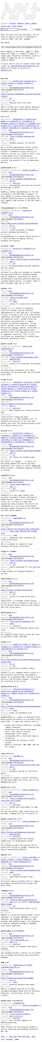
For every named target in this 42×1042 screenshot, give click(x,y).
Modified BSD (14, 359)
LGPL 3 (12, 261)
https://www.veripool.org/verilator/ (25, 259)
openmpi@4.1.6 (28, 440)
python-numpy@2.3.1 (8, 389)
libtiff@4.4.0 (6, 440)
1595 (23, 1036)
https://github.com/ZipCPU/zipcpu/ (24, 560)
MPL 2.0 (12, 1016)
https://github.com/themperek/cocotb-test (18, 832)
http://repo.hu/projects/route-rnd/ (25, 765)
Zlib (2, 533)
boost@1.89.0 (18, 81)
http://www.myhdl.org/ (19, 940)
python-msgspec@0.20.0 (22, 862)
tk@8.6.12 (36, 644)
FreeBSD (34, 531)
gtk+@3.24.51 (6, 691)
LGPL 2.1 (12, 486)
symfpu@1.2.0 (27, 128)
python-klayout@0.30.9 (21, 384)
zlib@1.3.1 (5, 695)
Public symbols (31, 23)
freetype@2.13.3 (28, 435)
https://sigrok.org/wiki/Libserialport (17, 590)
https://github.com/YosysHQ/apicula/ (25, 870)
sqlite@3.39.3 (34, 693)
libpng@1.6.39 (32, 438)
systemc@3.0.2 (6, 251)
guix (10, 85)
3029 (33, 1036)
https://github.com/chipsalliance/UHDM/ (17, 978)
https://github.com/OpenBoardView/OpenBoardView (20, 706)
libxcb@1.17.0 (22, 649)
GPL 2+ (12, 664)
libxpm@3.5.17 (6, 647)
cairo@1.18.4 (18, 647)
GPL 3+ (12, 225)
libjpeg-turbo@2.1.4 (17, 438)
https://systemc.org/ (19, 297)
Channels (20, 23)
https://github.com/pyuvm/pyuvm (23, 179)
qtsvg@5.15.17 (6, 126)
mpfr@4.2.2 (23, 123)
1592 (11, 1036)
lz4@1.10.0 (17, 440)
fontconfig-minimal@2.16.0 (23, 689)
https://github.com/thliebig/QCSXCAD (25, 451)
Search (38, 29)
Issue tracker (17, 26)
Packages (4, 23)
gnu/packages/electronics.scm (21, 87)
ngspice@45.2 (18, 382)
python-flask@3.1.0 (25, 83)
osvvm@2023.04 (18, 1003)
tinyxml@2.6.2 (20, 442)
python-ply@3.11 (23, 389)
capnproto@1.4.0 (19, 965)
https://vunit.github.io (20, 1014)
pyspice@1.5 (29, 382)
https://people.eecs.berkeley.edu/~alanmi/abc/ (20, 529)
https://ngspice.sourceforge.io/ (23, 900)
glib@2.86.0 (27, 210)
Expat (11, 139)
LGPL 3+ (12, 453)
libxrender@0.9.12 (8, 649)
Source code (5, 26)
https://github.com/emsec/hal (22, 136)
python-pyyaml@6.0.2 (30, 790)
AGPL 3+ (12, 406)
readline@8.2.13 (19, 518)
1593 (15, 1036)
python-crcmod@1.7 (8, 859)
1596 (27, 1036)
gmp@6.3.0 (5, 121)
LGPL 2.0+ (13, 902)
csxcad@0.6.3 (6, 435)
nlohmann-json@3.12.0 (9, 123)
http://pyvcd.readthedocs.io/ (22, 621)
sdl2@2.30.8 (23, 693)
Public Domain (6, 904)
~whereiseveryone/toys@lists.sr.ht (24, 66)
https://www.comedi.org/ (20, 484)
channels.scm (6, 70)
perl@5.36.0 (17, 248)
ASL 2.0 (12, 181)
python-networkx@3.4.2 (29, 386)
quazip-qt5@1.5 (19, 126)
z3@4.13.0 (36, 128)
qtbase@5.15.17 (34, 123)
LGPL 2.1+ (13, 942)
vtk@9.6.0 (30, 442)
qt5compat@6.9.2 (7, 442)
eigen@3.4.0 (17, 435)
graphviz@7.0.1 (15, 121)
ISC (10, 98)
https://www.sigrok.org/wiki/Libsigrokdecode (19, 223)
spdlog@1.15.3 (15, 128)
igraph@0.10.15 (28, 121)
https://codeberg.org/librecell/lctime (17, 404)
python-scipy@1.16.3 (23, 391)
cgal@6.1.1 (28, 433)
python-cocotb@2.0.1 (30, 170)
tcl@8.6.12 (26, 644)
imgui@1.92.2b (17, 691)
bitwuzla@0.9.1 (19, 119)
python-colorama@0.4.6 (31, 1005)
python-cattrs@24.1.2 (31, 857)
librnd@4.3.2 (18, 756)
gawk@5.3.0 (17, 644)
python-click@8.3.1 (8, 83)
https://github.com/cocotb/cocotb (24, 357)
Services (12, 23)
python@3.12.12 (30, 81)
